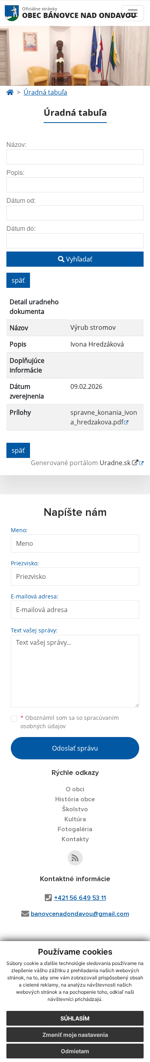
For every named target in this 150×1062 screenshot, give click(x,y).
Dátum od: (21, 200)
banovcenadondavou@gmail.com (80, 914)
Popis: (15, 172)
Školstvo (75, 809)
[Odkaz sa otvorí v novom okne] (75, 858)
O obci (75, 789)
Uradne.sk (116, 462)
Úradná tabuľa (45, 92)
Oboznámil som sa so (69, 722)
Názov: (16, 144)
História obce (75, 799)
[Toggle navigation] (133, 13)
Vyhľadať (78, 259)
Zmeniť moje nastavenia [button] (75, 1034)
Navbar (19, 13)
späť (18, 280)
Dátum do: (21, 228)
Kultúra (75, 819)
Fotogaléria (75, 829)
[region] (75, 365)
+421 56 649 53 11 (80, 898)
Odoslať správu (75, 748)
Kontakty (75, 839)
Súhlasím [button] (75, 1018)
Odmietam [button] (75, 1051)
